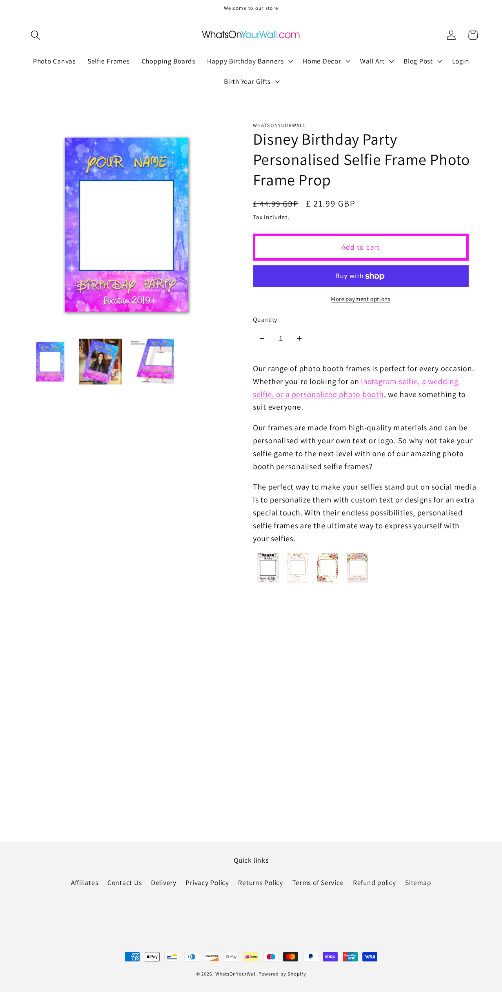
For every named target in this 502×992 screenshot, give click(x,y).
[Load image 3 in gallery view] (151, 361)
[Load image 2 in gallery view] (101, 361)
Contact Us (124, 882)
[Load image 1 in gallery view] (50, 361)
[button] (35, 35)
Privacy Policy (207, 882)
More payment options (361, 299)
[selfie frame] (268, 581)
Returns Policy (260, 882)
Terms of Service (318, 882)
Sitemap (418, 882)
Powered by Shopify (282, 973)
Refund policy (374, 882)
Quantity (265, 319)
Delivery (163, 882)
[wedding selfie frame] (357, 581)
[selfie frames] (327, 581)
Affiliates (84, 882)
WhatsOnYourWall (236, 973)
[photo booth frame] (298, 581)
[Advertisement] (251, 660)
